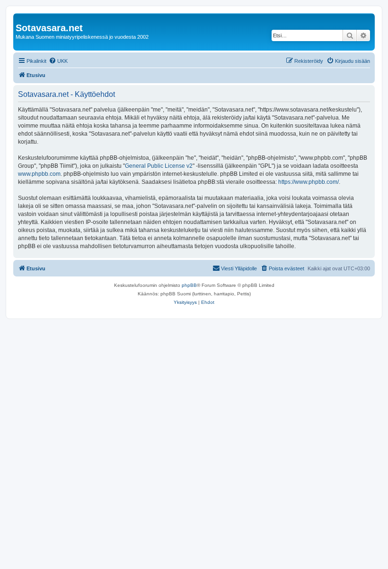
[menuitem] (58, 61)
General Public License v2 (159, 166)
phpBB (189, 285)
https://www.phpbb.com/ (308, 182)
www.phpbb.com (39, 174)
